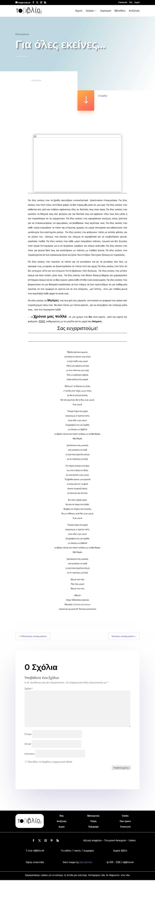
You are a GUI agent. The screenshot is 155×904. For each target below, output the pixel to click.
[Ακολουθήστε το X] (39, 840)
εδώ (103, 875)
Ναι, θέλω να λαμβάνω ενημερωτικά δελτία (50, 761)
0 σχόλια (102, 95)
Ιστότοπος (30, 753)
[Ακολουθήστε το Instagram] (45, 840)
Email (28, 743)
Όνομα (28, 734)
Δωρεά (137, 2)
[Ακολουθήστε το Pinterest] (51, 840)
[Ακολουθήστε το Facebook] (33, 840)
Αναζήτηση (134, 11)
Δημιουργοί (105, 11)
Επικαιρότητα (22, 34)
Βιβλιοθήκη (119, 11)
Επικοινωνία (122, 2)
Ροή (130, 2)
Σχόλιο (29, 688)
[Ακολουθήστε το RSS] (57, 840)
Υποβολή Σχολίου (121, 767)
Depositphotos (85, 862)
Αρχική (78, 11)
